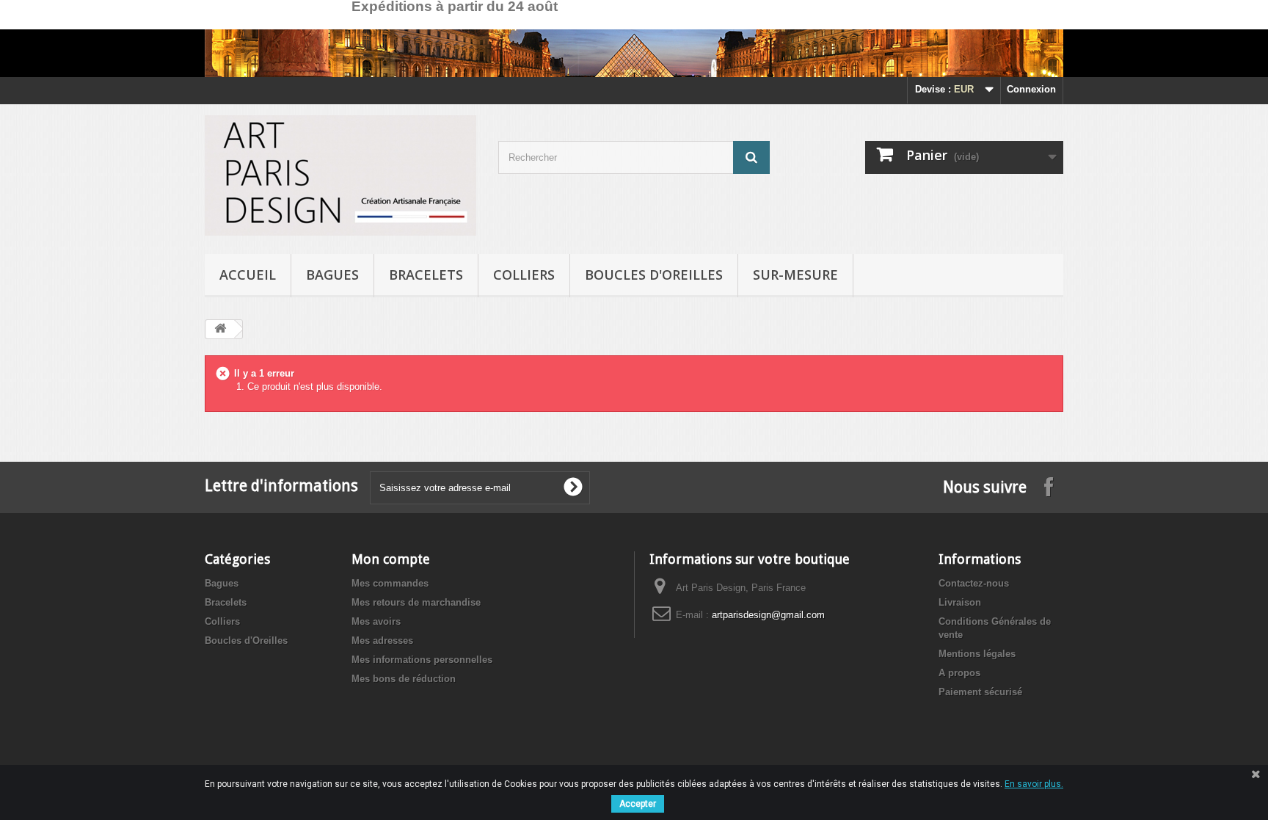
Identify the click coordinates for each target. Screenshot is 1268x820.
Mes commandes (390, 583)
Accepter (637, 804)
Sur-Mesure (795, 274)
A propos (959, 672)
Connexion (1031, 89)
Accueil (247, 274)
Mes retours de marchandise (416, 602)
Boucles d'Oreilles (654, 274)
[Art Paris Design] (340, 175)
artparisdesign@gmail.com (768, 614)
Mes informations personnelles (421, 659)
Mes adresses (382, 640)
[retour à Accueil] (220, 329)
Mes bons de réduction (403, 678)
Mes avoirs (376, 621)
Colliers (524, 274)
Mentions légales (977, 653)
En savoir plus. (1034, 784)
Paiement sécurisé (980, 691)
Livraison (960, 602)
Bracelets (426, 274)
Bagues (332, 274)
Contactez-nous (974, 583)
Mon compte (390, 559)
